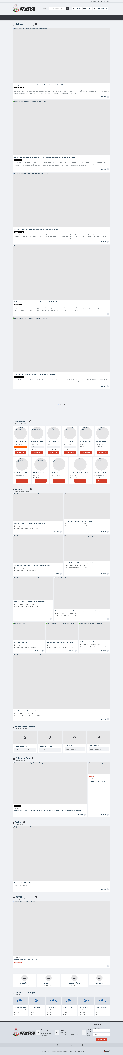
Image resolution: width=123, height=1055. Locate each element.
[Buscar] (67, 8)
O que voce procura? (43, 8)
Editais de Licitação (46, 746)
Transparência (94, 745)
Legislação (68, 745)
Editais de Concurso (21, 746)
